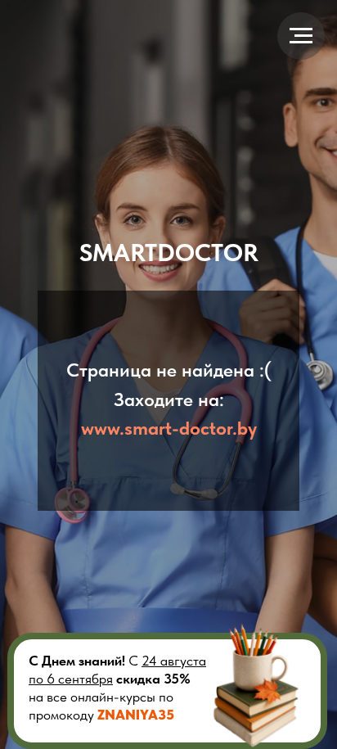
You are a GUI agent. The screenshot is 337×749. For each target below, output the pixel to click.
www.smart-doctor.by (169, 428)
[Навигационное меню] (301, 36)
